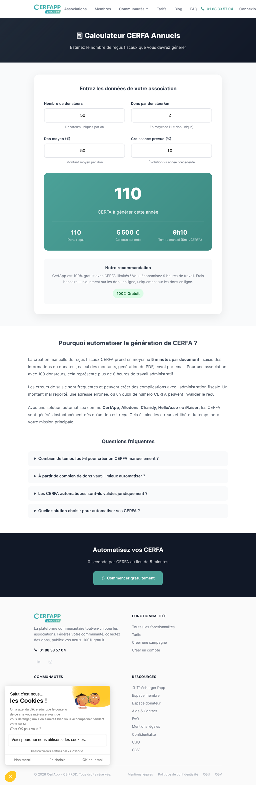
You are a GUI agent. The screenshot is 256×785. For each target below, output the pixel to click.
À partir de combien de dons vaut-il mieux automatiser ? (91, 475)
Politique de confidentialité (178, 774)
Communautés (131, 9)
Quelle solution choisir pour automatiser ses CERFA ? (89, 510)
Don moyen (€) (57, 139)
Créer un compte (146, 650)
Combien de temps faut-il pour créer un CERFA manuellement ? (98, 458)
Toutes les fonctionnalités (153, 627)
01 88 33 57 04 (220, 9)
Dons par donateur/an (150, 103)
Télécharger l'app (150, 687)
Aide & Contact (144, 711)
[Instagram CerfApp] (50, 661)
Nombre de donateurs (63, 103)
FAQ (193, 9)
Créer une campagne (149, 642)
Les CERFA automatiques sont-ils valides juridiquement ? (93, 493)
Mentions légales (146, 726)
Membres (103, 9)
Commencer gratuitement (131, 578)
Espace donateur (146, 703)
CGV (136, 750)
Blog (178, 9)
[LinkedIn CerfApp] (38, 661)
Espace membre (146, 695)
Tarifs (161, 9)
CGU (136, 742)
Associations (75, 9)
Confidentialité (144, 734)
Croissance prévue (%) (151, 139)
